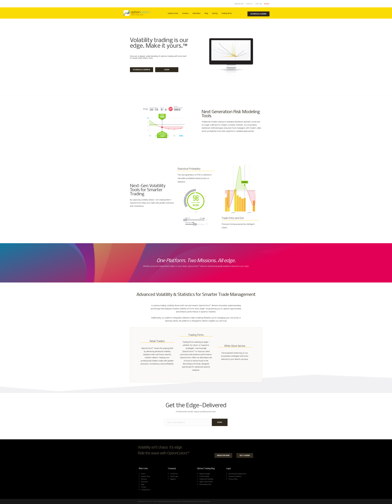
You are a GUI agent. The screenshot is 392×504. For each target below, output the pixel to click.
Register (267, 4)
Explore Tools (173, 13)
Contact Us (249, 4)
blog (206, 13)
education (196, 13)
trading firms (227, 13)
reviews (185, 13)
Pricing (215, 13)
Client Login (258, 4)
